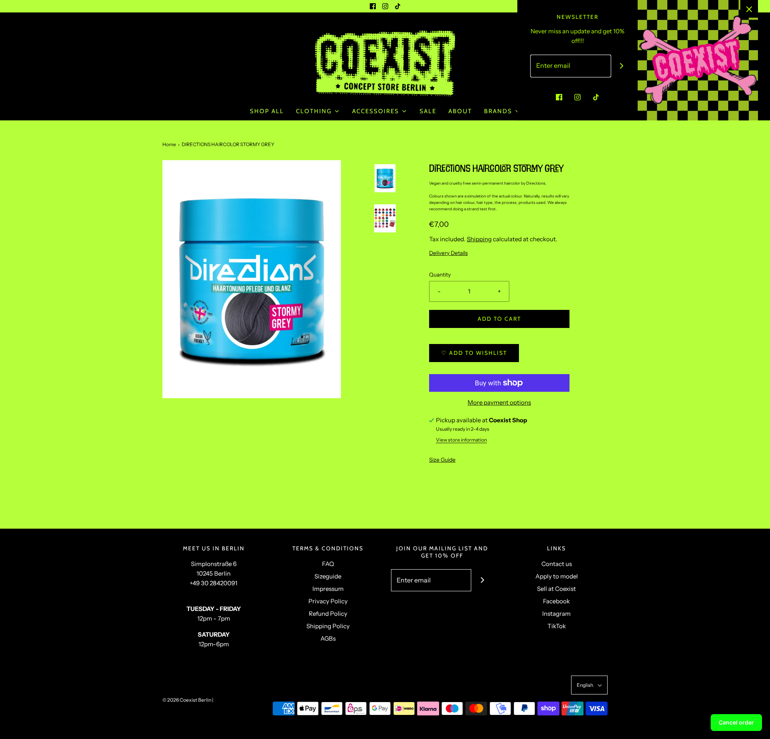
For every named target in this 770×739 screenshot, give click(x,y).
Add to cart (499, 318)
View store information (461, 440)
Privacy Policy (328, 601)
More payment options (499, 402)
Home (169, 144)
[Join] (482, 580)
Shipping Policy (328, 626)
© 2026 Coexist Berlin (186, 700)
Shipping (479, 239)
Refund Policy (328, 613)
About (460, 111)
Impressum (328, 588)
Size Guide (442, 459)
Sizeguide (327, 576)
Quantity (440, 274)
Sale (427, 111)
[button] (385, 201)
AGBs (328, 638)
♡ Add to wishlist (474, 352)
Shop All (267, 111)
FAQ (328, 564)
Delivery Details (448, 253)
